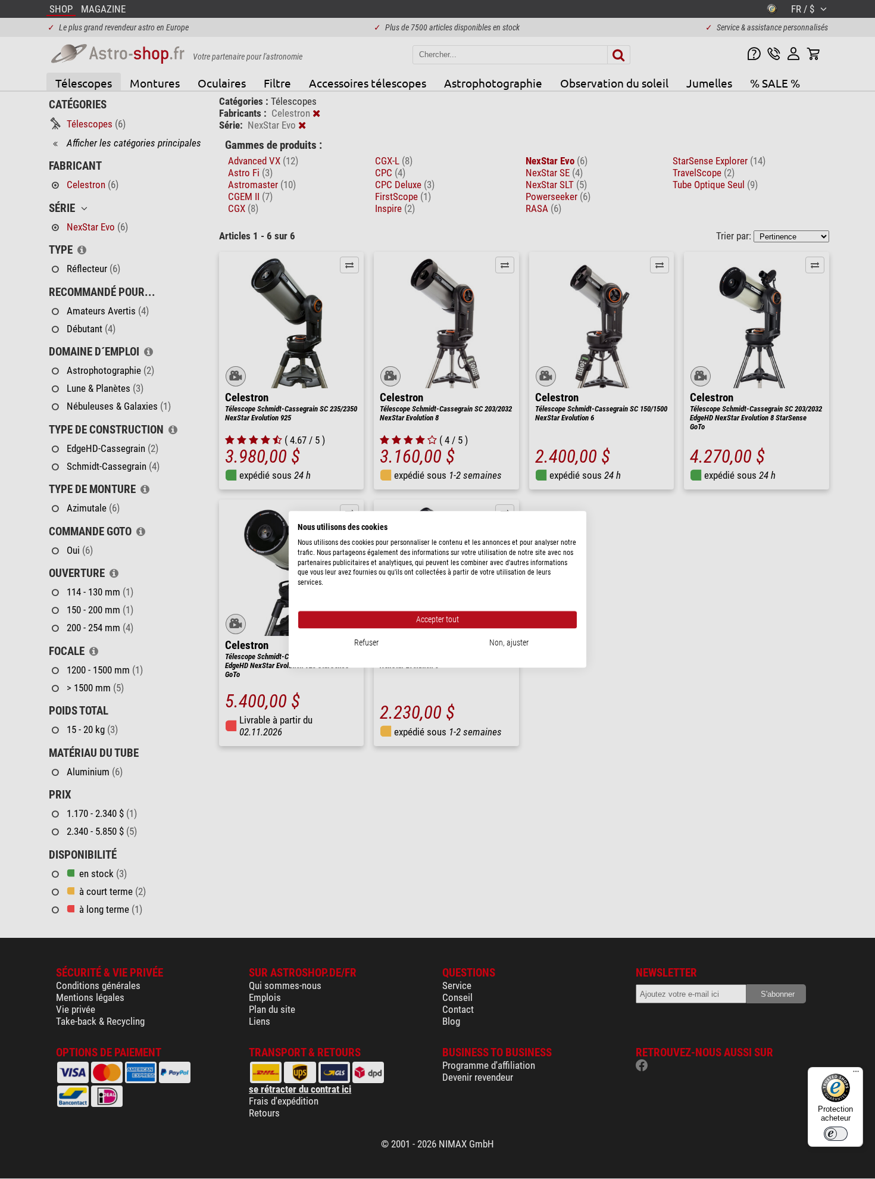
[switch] (836, 1134)
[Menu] (856, 1074)
